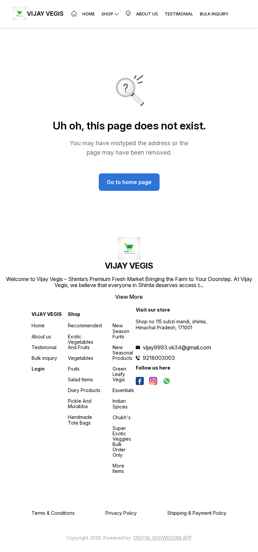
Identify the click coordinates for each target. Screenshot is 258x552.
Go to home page (129, 182)
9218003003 (159, 358)
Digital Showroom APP (163, 538)
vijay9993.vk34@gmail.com (177, 347)
